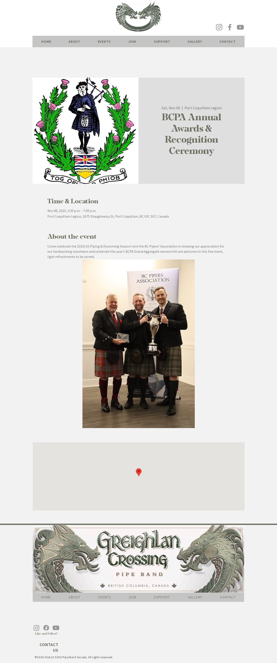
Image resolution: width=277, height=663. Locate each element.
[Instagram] (219, 27)
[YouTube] (240, 27)
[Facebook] (229, 27)
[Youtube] (56, 628)
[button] (74, 41)
